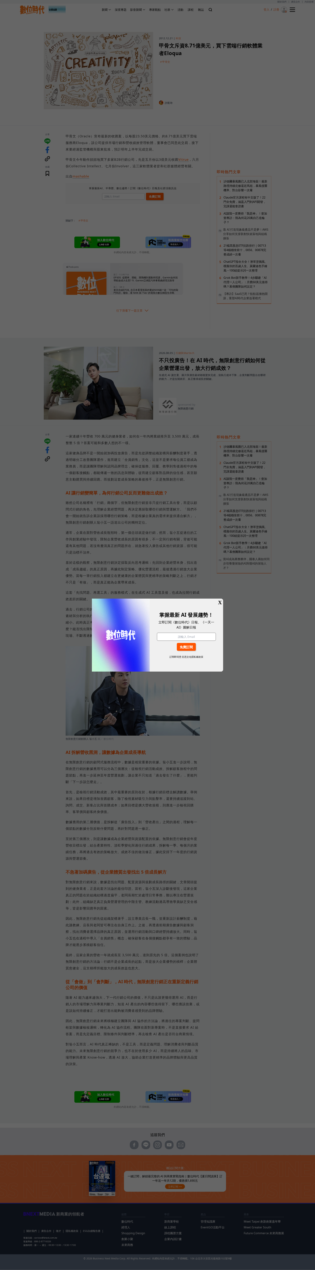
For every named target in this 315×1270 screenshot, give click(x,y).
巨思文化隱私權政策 (192, 656)
